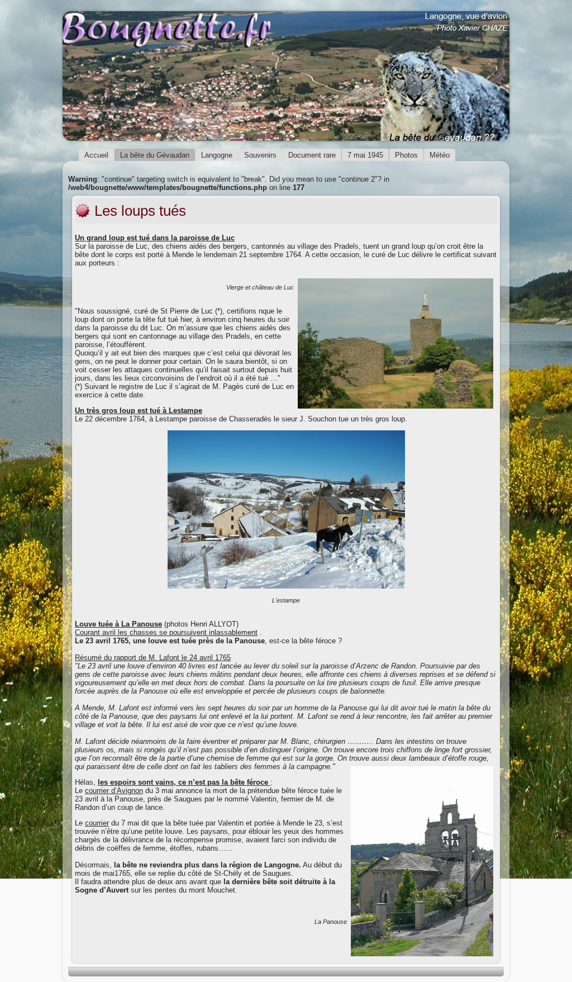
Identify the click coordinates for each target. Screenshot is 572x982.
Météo (440, 155)
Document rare (312, 155)
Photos (406, 155)
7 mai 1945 (365, 155)
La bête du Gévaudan (154, 155)
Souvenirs (260, 155)
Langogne (216, 155)
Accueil (96, 155)
